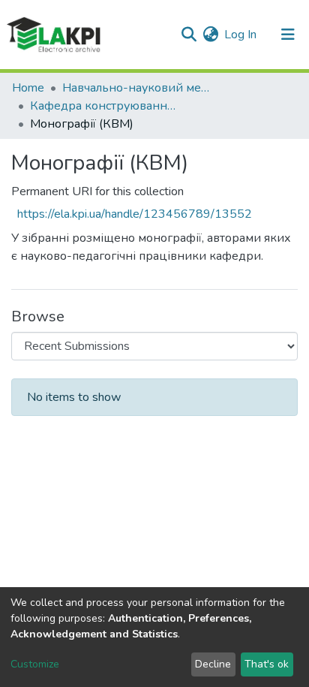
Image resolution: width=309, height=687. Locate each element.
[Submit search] (188, 35)
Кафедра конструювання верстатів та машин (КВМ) (105, 106)
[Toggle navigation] (288, 35)
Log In (241, 34)
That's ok (266, 664)
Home (28, 88)
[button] (210, 35)
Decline (213, 664)
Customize (34, 664)
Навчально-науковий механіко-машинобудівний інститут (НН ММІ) (137, 88)
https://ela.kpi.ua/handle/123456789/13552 (134, 214)
